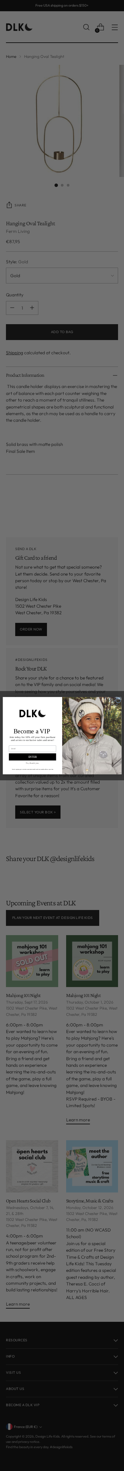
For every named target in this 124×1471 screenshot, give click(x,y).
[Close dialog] (118, 700)
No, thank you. (32, 762)
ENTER (32, 756)
